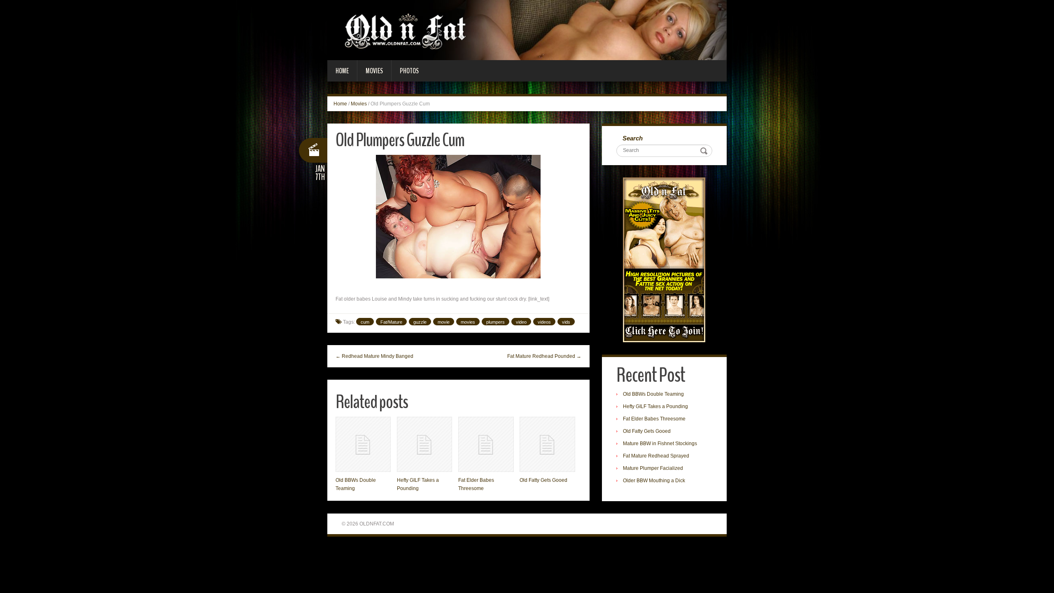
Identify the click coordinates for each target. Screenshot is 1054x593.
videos (544, 322)
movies (468, 322)
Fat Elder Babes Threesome (654, 419)
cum (365, 322)
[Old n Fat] (527, 30)
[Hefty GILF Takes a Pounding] (424, 444)
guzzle (420, 322)
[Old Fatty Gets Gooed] (547, 444)
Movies (374, 71)
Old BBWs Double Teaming (653, 394)
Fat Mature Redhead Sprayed (656, 456)
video (521, 322)
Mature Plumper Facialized (653, 468)
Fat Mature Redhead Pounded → (544, 356)
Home (342, 71)
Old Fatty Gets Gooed (543, 480)
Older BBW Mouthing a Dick (654, 480)
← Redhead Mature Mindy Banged (374, 356)
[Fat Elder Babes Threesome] (485, 444)
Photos (409, 71)
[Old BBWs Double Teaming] (363, 444)
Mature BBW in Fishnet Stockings (660, 443)
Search (633, 138)
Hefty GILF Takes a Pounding (655, 406)
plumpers (495, 322)
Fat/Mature (391, 322)
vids (566, 322)
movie (444, 322)
